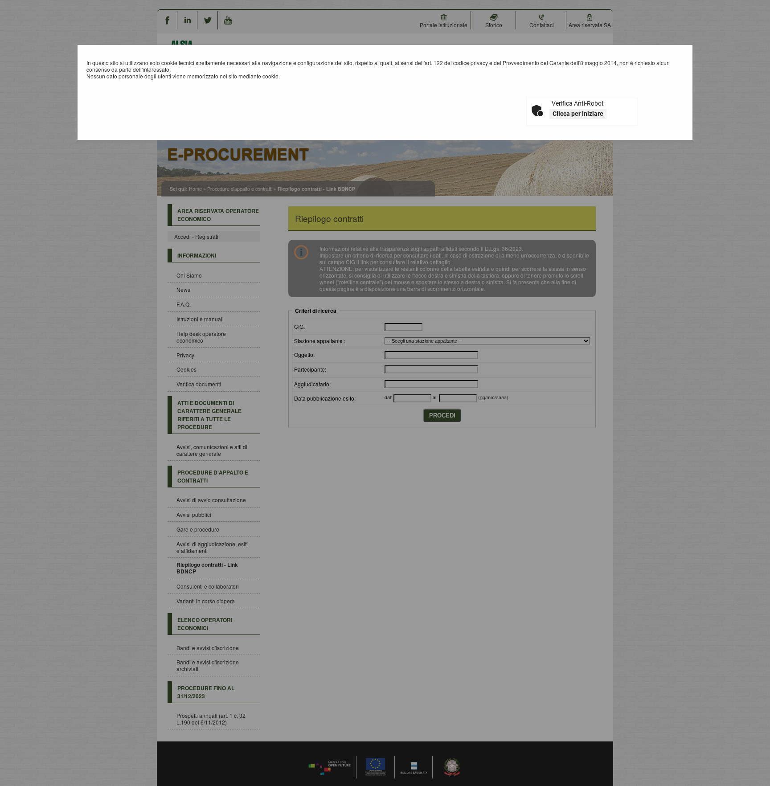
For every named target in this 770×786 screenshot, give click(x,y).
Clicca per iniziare (578, 113)
